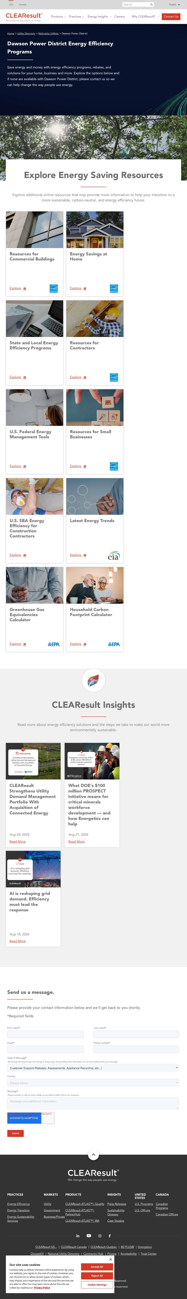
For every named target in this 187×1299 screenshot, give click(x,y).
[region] (60, 1274)
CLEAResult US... (46, 1247)
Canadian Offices (167, 1214)
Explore (16, 288)
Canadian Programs (162, 1206)
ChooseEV (37, 1254)
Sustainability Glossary (116, 1212)
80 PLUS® (127, 1247)
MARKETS (51, 1194)
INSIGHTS (114, 1194)
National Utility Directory (63, 1254)
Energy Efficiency (18, 1204)
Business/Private (54, 1217)
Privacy (112, 1254)
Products (57, 16)
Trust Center (149, 1254)
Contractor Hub (93, 1254)
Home (10, 33)
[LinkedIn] (78, 1236)
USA (11, 5)
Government (52, 1210)
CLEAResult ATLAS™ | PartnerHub (79, 1212)
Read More (17, 841)
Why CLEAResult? (143, 16)
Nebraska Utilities (48, 33)
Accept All (97, 1266)
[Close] (111, 1259)
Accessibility (129, 1254)
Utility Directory (26, 33)
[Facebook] (109, 1236)
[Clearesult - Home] (93, 1175)
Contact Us (171, 16)
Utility (47, 1204)
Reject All (97, 1275)
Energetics (145, 1247)
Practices (75, 16)
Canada (22, 5)
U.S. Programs (144, 1204)
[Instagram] (100, 1236)
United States (140, 1196)
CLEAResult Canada (74, 1247)
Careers (120, 16)
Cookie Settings (97, 1284)
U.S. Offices (142, 1210)
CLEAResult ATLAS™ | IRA (82, 1221)
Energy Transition (18, 1210)
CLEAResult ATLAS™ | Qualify (84, 1204)
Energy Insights (98, 16)
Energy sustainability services (21, 1219)
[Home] (24, 16)
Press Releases (116, 1204)
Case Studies (115, 1221)
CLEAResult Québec (104, 1247)
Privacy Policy (42, 1287)
